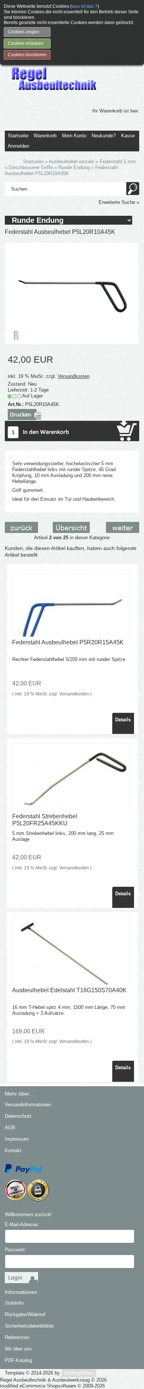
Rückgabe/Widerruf (25, 1314)
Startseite (18, 135)
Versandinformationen (28, 1104)
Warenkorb (45, 135)
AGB (10, 1127)
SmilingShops (79, 1373)
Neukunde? (104, 135)
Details (123, 719)
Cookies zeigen (23, 31)
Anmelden (18, 146)
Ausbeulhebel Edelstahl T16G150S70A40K (69, 990)
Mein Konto (74, 135)
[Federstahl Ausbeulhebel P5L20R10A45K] (71, 293)
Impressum (17, 1139)
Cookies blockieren (27, 54)
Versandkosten (73, 376)
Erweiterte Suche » (119, 202)
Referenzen (17, 1337)
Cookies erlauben (26, 43)
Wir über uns (18, 1349)
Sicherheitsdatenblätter (29, 1326)
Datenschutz (18, 1116)
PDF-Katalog (18, 1360)
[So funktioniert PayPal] (23, 1168)
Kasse (128, 135)
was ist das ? (84, 6)
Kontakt (13, 1150)
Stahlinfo (14, 1303)
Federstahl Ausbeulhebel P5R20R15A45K (68, 642)
